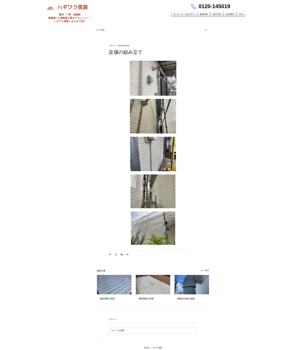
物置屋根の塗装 (107, 298)
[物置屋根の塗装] (114, 284)
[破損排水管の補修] (192, 284)
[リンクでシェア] (127, 254)
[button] (206, 30)
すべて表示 (205, 270)
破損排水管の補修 (186, 298)
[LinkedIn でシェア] (121, 254)
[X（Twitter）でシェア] (116, 254)
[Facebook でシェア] (110, 254)
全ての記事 (101, 30)
